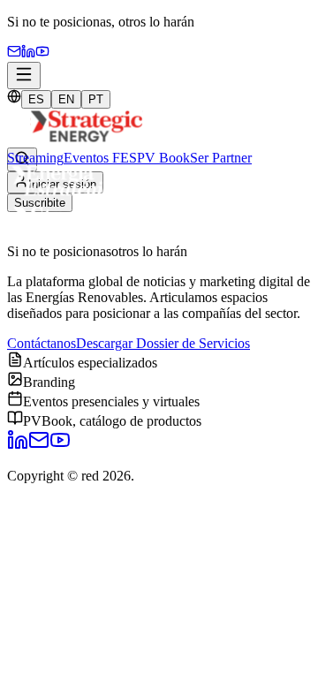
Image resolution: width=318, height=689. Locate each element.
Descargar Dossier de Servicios (163, 343)
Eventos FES (100, 157)
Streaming (35, 157)
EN (66, 99)
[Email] (14, 53)
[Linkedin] (28, 53)
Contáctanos (41, 343)
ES (36, 99)
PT (95, 99)
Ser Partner (221, 157)
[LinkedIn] (17, 445)
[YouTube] (42, 53)
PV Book (163, 157)
